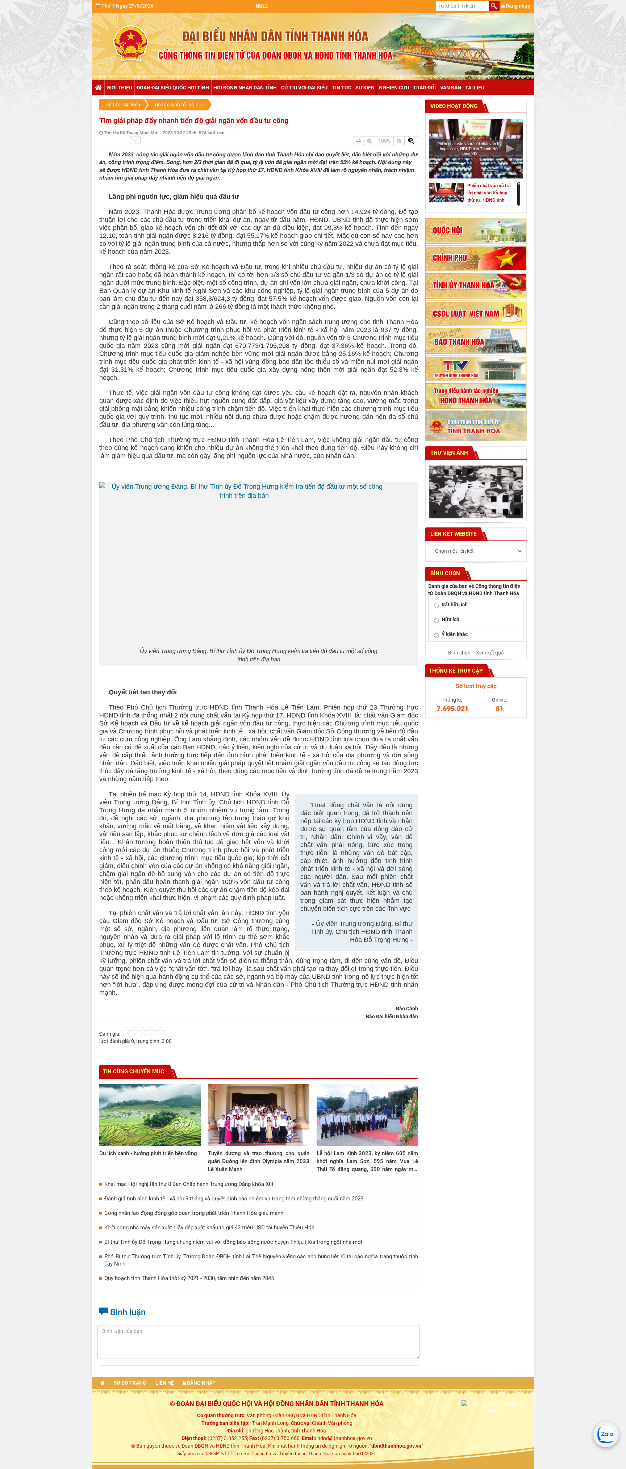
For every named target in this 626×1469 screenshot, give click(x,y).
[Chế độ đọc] (358, 140)
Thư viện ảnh (448, 453)
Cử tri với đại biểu (304, 88)
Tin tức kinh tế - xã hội (178, 105)
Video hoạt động (453, 106)
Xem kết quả (490, 653)
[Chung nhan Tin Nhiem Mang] (494, 1407)
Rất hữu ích (455, 604)
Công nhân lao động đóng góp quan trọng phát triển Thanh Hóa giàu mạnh (193, 1213)
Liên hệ (164, 1383)
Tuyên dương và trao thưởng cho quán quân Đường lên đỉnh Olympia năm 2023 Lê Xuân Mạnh (258, 1161)
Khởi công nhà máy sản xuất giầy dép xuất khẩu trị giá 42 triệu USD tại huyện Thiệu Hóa (209, 1227)
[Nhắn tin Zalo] (606, 1434)
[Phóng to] (369, 140)
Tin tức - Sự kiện (353, 88)
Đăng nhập (517, 6)
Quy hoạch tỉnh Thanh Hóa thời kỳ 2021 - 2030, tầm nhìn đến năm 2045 (189, 1278)
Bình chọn (459, 653)
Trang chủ (98, 87)
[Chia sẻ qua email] (135, 139)
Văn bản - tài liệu (462, 88)
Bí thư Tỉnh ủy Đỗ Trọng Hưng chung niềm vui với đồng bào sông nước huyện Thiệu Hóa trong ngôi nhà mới (233, 1242)
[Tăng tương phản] (411, 140)
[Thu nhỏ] (399, 140)
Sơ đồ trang (130, 1383)
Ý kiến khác (455, 634)
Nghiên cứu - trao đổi (407, 88)
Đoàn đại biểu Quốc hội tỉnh (173, 88)
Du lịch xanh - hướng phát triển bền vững (148, 1153)
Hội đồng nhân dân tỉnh (245, 88)
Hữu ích (450, 619)
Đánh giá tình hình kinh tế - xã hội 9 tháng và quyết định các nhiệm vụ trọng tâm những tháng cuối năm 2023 (233, 1198)
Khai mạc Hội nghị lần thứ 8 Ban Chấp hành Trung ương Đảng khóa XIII (188, 1184)
